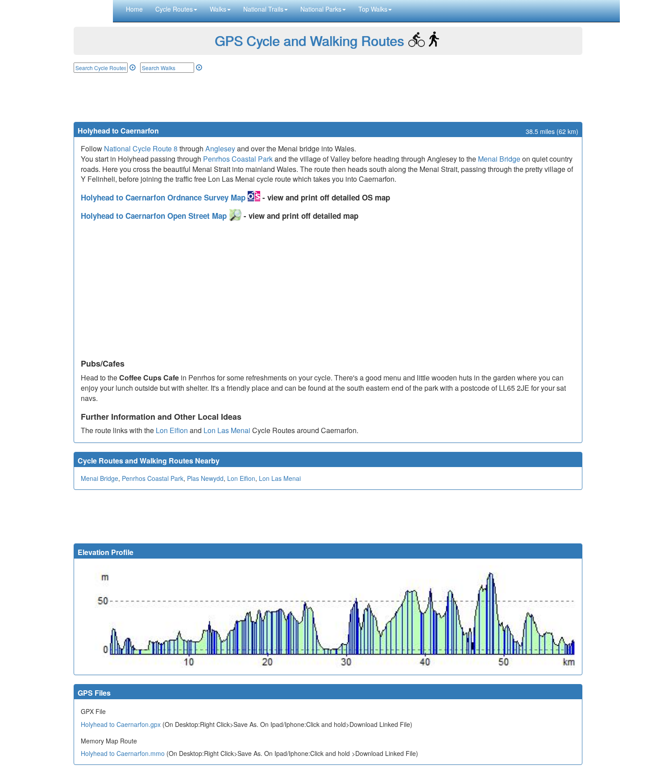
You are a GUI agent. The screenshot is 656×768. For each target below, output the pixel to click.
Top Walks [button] (372, 8)
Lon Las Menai (226, 430)
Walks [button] (218, 8)
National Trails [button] (263, 8)
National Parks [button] (320, 8)
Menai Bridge (499, 159)
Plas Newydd (205, 478)
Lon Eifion (172, 430)
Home (134, 8)
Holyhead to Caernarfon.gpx (121, 724)
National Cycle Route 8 (141, 148)
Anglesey (220, 148)
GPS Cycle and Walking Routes (309, 40)
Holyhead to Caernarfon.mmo (123, 753)
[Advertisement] (328, 97)
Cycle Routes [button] (174, 8)
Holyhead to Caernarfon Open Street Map (155, 215)
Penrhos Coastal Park (238, 159)
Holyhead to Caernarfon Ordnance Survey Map (164, 197)
